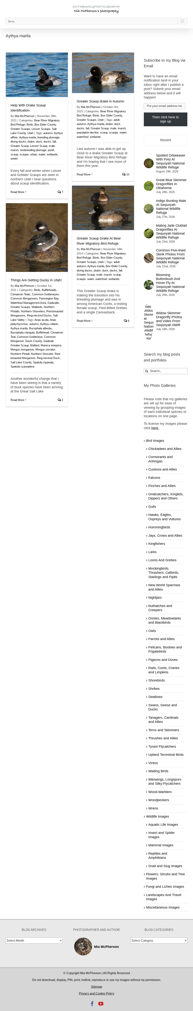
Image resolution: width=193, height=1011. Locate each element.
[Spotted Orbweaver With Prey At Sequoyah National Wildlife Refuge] (149, 160)
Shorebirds (156, 680)
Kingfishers (156, 544)
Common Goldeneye (30, 336)
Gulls (152, 507)
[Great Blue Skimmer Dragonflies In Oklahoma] (149, 183)
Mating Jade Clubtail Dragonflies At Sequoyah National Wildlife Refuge (171, 231)
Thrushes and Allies (163, 738)
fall (54, 141)
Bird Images (155, 441)
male (52, 145)
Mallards (37, 307)
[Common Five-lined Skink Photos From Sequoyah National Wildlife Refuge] (149, 255)
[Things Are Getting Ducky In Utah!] (37, 237)
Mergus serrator (45, 349)
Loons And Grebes (162, 560)
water (42, 154)
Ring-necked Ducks (39, 315)
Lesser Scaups (41, 128)
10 (127, 174)
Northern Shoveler (42, 353)
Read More (17, 192)
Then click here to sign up (165, 119)
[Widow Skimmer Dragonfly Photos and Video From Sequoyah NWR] (149, 304)
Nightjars (155, 597)
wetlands (52, 154)
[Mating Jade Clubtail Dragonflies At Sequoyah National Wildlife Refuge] (149, 231)
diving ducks (18, 141)
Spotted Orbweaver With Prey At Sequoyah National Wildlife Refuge (170, 161)
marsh (14, 150)
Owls (152, 631)
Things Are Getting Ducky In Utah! (36, 280)
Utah (30, 133)
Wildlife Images (157, 816)
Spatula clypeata (43, 362)
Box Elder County (45, 124)
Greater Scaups (20, 128)
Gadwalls (53, 302)
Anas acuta (41, 319)
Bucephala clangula (22, 332)
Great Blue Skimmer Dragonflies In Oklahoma (171, 184)
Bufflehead (42, 332)
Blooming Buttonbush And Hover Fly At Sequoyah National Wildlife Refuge (170, 283)
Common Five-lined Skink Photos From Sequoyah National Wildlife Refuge (170, 256)
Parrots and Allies (161, 639)
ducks (47, 141)
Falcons (154, 478)
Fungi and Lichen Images (165, 887)
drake (31, 141)
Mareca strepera (51, 345)
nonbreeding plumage (33, 150)
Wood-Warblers (160, 792)
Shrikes (154, 689)
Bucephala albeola (40, 328)
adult (116, 119)
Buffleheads (49, 290)
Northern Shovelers (33, 311)
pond (51, 150)
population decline (88, 132)
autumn (48, 133)
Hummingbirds (159, 527)
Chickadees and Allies (165, 449)
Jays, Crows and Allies (165, 535)
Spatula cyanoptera (22, 366)
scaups (24, 154)
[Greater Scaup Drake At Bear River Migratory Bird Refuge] (103, 208)
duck (39, 141)
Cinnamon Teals (20, 294)
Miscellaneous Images (163, 907)
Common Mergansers (24, 298)
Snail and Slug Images (165, 866)
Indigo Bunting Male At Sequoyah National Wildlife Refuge (171, 207)
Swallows (155, 697)
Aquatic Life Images (163, 824)
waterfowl (82, 136)
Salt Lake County (21, 362)
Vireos (153, 763)
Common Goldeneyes (45, 294)
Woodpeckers (158, 800)
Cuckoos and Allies (162, 469)
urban (33, 154)
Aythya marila (27, 137)
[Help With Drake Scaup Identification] (37, 75)
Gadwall (48, 341)
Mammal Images (160, 845)
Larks (152, 552)
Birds (30, 124)
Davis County (33, 341)
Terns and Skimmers (163, 730)
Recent (165, 140)
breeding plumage (48, 137)
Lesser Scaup (38, 145)
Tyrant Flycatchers (162, 746)
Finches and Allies (162, 486)
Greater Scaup (20, 145)
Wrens (153, 808)
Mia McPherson (24, 116)
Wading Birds (158, 771)
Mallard (34, 345)
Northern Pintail (20, 353)
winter (14, 158)
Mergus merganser (22, 349)
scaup (14, 154)
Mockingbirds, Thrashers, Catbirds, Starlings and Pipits (163, 573)
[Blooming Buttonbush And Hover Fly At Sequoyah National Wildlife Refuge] (149, 282)
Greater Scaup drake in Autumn (100, 101)
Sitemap (96, 986)
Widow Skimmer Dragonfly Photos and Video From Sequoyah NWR (169, 319)
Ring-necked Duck (48, 358)
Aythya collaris (49, 324)
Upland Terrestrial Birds (166, 755)
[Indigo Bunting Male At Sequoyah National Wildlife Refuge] (149, 206)
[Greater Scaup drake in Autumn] (103, 73)
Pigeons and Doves (163, 660)
